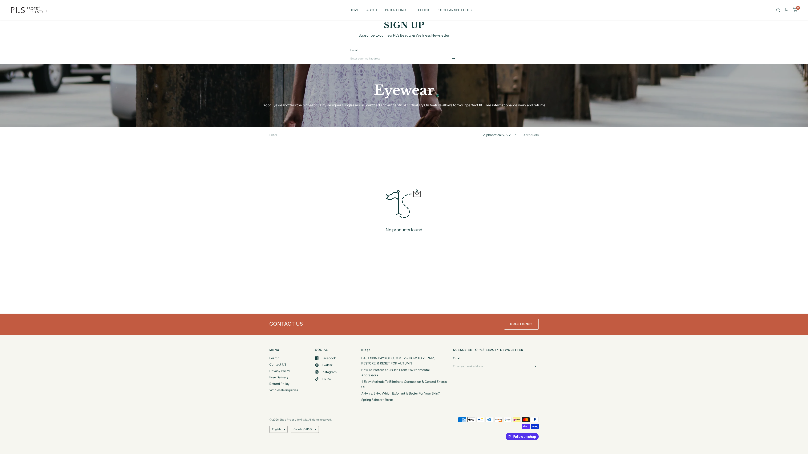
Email (353, 50)
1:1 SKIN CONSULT (398, 10)
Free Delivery (278, 377)
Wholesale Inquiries (283, 390)
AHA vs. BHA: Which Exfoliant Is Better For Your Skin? (400, 393)
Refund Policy (279, 384)
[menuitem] (354, 10)
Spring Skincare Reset (377, 400)
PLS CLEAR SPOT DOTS (454, 10)
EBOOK (423, 10)
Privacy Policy (279, 371)
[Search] (778, 10)
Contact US (277, 364)
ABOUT (372, 10)
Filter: (273, 135)
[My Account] (786, 10)
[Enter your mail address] (453, 58)
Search (274, 358)
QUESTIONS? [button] (521, 324)
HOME (354, 10)
